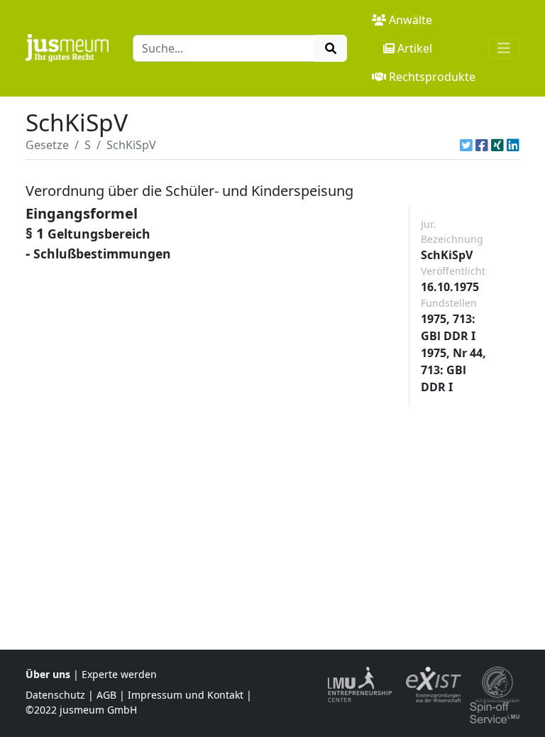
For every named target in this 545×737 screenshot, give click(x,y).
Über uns (48, 674)
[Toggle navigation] (503, 48)
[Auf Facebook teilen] (481, 144)
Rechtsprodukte (432, 76)
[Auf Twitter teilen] (466, 144)
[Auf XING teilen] (497, 144)
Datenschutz (55, 694)
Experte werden (119, 674)
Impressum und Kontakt (185, 694)
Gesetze (47, 145)
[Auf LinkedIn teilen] (513, 144)
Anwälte (410, 20)
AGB (106, 694)
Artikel (414, 48)
